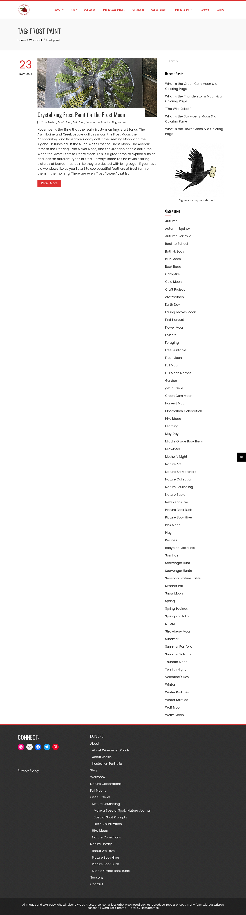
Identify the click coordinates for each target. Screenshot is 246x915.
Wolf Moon (173, 707)
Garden (171, 381)
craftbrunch (174, 297)
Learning (91, 122)
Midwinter (172, 449)
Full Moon (78, 122)
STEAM (170, 624)
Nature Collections (106, 837)
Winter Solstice (176, 700)
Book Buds (173, 266)
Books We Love (103, 851)
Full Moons (138, 9)
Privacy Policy (28, 770)
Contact (221, 9)
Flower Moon (174, 327)
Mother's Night (176, 457)
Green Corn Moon (178, 396)
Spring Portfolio (177, 616)
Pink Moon (172, 525)
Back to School (176, 244)
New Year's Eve (176, 502)
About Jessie (102, 757)
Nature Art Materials (180, 472)
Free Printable (175, 350)
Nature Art (104, 122)
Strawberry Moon (178, 631)
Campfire (172, 274)
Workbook (89, 9)
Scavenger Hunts (178, 571)
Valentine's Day (177, 677)
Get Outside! (158, 9)
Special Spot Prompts (110, 817)
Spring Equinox (176, 608)
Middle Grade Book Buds (184, 441)
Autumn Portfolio (178, 236)
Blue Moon (173, 259)
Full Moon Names (178, 373)
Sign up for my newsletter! (196, 200)
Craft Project (49, 122)
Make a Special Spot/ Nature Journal (122, 810)
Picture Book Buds (179, 510)
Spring (170, 601)
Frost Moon (64, 122)
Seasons (204, 9)
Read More (49, 183)
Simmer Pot (174, 586)
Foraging (172, 342)
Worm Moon (174, 715)
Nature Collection (178, 479)
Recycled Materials (180, 548)
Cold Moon (173, 282)
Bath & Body (174, 251)
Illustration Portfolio (107, 764)
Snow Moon (174, 593)
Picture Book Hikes (179, 517)
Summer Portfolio (178, 646)
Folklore (170, 335)
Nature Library (183, 9)
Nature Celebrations (113, 9)
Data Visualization (108, 824)
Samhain (172, 555)
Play (114, 122)
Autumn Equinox (177, 228)
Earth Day (172, 304)
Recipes (171, 540)
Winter (122, 122)
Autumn (171, 221)
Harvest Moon (175, 403)
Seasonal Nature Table (183, 578)
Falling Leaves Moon (180, 312)
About (58, 9)
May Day (172, 434)
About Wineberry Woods (110, 750)
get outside (174, 388)
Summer (171, 639)
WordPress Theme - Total (119, 908)
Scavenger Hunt (177, 563)
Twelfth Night (175, 669)
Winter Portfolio (177, 692)
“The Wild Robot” (178, 109)
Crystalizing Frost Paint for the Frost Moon (81, 114)
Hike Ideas (173, 419)
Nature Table (175, 495)
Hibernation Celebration (183, 411)
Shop (74, 9)
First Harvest (174, 320)
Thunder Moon (176, 662)
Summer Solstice (178, 654)
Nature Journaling (179, 487)
